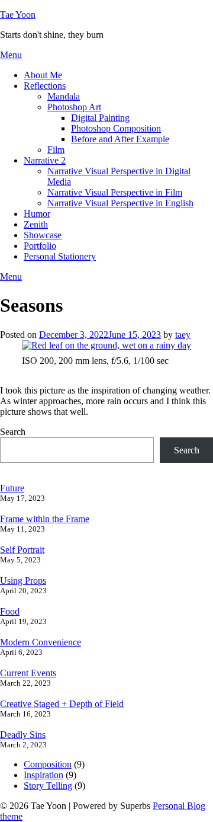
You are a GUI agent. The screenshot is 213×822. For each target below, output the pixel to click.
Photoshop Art (74, 107)
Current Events (28, 673)
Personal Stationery (60, 256)
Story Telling (48, 786)
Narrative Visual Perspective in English (120, 203)
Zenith (36, 224)
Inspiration (43, 775)
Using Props (23, 580)
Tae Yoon (18, 14)
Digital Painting (100, 118)
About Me (43, 75)
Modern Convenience (40, 642)
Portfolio (40, 246)
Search (12, 432)
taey (183, 335)
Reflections (45, 86)
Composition (48, 764)
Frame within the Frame (44, 519)
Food (10, 611)
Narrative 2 (45, 160)
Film (55, 150)
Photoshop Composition (116, 128)
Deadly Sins (23, 735)
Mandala (63, 96)
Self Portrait (22, 550)
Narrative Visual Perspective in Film (114, 192)
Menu (11, 55)
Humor (37, 214)
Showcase (43, 235)
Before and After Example (120, 139)
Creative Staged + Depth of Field (62, 704)
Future (12, 488)
